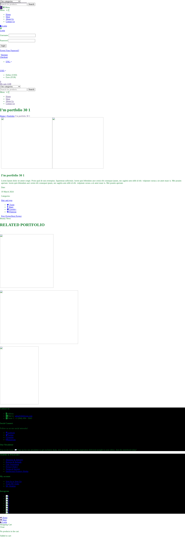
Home (4, 518)
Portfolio (10, 116)
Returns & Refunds (13, 462)
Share (10, 207)
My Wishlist (11, 486)
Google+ (12, 209)
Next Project (16, 216)
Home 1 (3, 116)
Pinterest (12, 212)
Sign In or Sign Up (14, 481)
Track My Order (12, 484)
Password (4, 40)
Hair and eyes (6, 200)
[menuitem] (8, 14)
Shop (4, 520)
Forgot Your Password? (9, 50)
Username (4, 35)
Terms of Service (13, 469)
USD (2, 71)
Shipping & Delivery (14, 460)
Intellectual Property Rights (17, 471)
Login (4, 26)
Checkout (4, 57)
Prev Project (6, 216)
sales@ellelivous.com (23, 416)
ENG (8, 62)
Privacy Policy (12, 467)
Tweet (11, 205)
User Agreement (12, 464)
